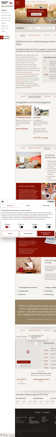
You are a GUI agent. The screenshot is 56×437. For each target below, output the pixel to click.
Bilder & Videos (5, 26)
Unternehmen (31, 417)
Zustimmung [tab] (10, 205)
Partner (43, 418)
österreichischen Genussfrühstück (30, 191)
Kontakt (3, 31)
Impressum (40, 431)
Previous (17, 14)
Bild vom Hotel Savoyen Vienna (29, 85)
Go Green (36, 117)
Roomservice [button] (22, 294)
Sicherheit (44, 417)
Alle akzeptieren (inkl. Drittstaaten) (46, 233)
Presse (30, 420)
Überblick (22, 35)
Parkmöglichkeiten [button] (23, 291)
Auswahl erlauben (28, 233)
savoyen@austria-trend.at (41, 379)
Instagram (47, 412)
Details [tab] (28, 205)
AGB (30, 418)
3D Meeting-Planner (23, 117)
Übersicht (4, 10)
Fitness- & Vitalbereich (24, 76)
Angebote (3, 23)
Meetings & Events (6, 20)
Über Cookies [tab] (46, 205)
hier (31, 253)
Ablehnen (10, 233)
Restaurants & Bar (6, 15)
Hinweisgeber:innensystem (34, 422)
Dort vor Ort (4, 28)
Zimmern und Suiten (24, 72)
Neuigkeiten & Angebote (34, 35)
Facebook (38, 412)
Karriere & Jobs (45, 420)
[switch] (21, 227)
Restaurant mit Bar (34, 74)
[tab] (28, 287)
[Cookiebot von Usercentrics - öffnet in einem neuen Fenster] (48, 202)
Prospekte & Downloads (33, 421)
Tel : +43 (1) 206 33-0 (20, 422)
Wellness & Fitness (6, 18)
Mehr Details (44, 138)
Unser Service (47, 35)
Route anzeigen (24, 362)
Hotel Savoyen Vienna (7, 6)
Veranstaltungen (20, 82)
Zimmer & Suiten (5, 12)
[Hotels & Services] (7, 2)
